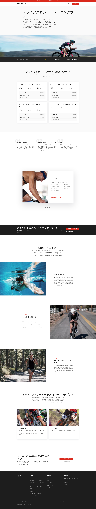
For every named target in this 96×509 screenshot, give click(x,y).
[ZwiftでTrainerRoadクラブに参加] (77, 478)
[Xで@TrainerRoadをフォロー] (67, 478)
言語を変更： (66, 482)
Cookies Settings (19, 504)
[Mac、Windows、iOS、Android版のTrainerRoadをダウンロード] (75, 60)
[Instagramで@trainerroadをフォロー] (72, 478)
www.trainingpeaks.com (69, 501)
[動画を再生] (48, 198)
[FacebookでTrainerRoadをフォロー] (65, 478)
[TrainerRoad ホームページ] (21, 4)
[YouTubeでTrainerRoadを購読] (70, 478)
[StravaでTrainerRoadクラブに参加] (75, 478)
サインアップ (75, 3)
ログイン (68, 3)
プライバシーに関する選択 (28, 504)
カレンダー (47, 148)
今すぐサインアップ (72, 228)
